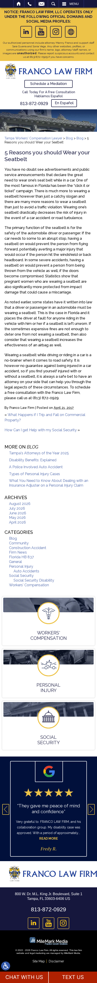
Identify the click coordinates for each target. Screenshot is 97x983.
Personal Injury (21, 566)
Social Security (21, 575)
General (15, 562)
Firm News (18, 552)
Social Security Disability (34, 580)
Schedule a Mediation (48, 84)
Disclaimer (56, 961)
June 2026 (17, 513)
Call (29, 4)
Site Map (38, 961)
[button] (5, 809)
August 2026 (19, 504)
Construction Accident (27, 548)
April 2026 (17, 522)
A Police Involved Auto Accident (36, 467)
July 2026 (17, 508)
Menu (74, 4)
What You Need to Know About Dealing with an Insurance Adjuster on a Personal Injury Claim (48, 483)
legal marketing (38, 953)
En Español (64, 103)
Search (53, 4)
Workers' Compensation (29, 585)
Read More (48, 838)
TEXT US (73, 977)
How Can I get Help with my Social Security (41, 430)
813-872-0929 (34, 103)
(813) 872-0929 (39, 56)
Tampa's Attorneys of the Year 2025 (39, 453)
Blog (69, 138)
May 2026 (17, 517)
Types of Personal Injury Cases (34, 474)
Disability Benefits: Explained (32, 460)
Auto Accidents (26, 571)
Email (41, 4)
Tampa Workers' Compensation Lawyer (33, 138)
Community (19, 543)
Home (19, 4)
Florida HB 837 (21, 557)
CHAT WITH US (24, 977)
